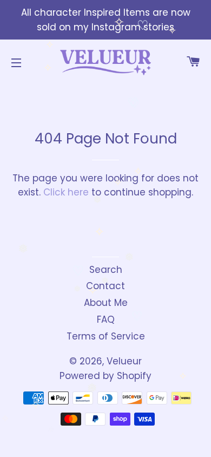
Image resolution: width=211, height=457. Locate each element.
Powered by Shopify (105, 375)
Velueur (124, 361)
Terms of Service (106, 336)
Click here (66, 192)
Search (105, 269)
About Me (106, 302)
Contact (105, 285)
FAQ (106, 319)
